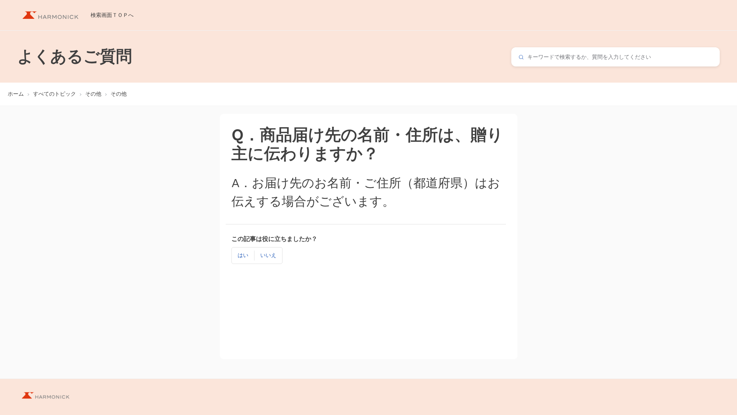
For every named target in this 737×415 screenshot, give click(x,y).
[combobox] (615, 56)
